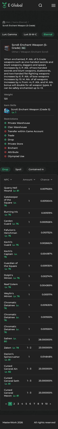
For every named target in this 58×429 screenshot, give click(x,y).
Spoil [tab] (18, 169)
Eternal (48, 34)
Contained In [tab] (36, 169)
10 (46, 403)
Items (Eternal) (20, 22)
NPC (6, 180)
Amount (27, 180)
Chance (45, 180)
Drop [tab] (5, 169)
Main (8, 22)
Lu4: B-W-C (30, 34)
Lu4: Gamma (9, 34)
